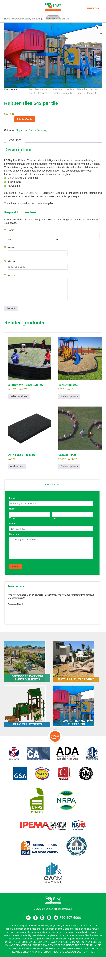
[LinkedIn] (56, 917)
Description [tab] (15, 139)
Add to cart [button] (16, 466)
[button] (96, 27)
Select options (18, 396)
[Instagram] (49, 917)
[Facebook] (35, 917)
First (10, 240)
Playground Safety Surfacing (31, 130)
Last (57, 240)
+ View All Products (55, 735)
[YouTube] (42, 917)
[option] (52, 598)
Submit (11, 308)
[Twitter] (28, 917)
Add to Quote (24, 119)
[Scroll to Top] (101, 948)
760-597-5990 (70, 917)
